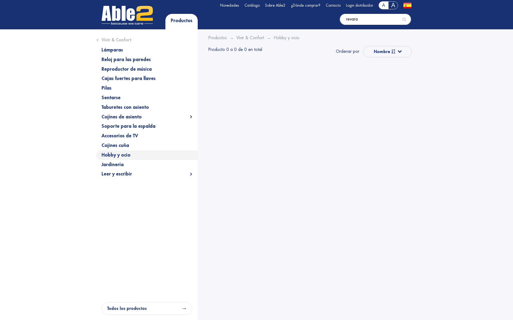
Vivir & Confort (116, 40)
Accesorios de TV (120, 135)
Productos (181, 20)
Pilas (106, 88)
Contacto (333, 5)
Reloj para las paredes (126, 59)
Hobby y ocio (116, 155)
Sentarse (111, 97)
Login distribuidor (359, 5)
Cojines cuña (115, 145)
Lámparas (112, 49)
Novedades (229, 5)
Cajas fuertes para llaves (129, 78)
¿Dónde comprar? (305, 5)
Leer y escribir (117, 173)
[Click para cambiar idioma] (407, 5)
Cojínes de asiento (122, 116)
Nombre (382, 52)
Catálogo (252, 5)
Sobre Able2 (275, 5)
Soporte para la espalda (129, 126)
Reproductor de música (127, 69)
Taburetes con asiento (125, 107)
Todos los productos (127, 308)
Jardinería (113, 164)
